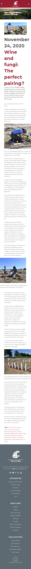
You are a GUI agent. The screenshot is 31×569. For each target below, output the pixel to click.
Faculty (6, 93)
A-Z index (15, 521)
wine (9, 439)
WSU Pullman (16, 540)
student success (19, 95)
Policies (15, 557)
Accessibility (15, 560)
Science (6, 95)
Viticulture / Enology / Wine (12, 97)
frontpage (12, 93)
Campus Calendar (15, 515)
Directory (15, 518)
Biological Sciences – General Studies (14, 89)
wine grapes (15, 439)
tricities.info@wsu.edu (20, 468)
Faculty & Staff (16, 493)
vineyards (7, 433)
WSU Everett (15, 552)
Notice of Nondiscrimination (15, 562)
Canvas (15, 509)
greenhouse (8, 431)
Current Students (15, 490)
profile (17, 93)
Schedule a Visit (15, 484)
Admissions (15, 487)
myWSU (15, 507)
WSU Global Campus (15, 549)
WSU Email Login (15, 512)
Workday (15, 530)
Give (15, 496)
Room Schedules (15, 527)
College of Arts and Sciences (17, 91)
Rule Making (15, 558)
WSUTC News (8, 99)
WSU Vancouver (15, 546)
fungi (17, 429)
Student (11, 95)
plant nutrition (17, 431)
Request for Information (15, 482)
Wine (21, 97)
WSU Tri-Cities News (15, 524)
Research (22, 93)
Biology (6, 91)
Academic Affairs (19, 87)
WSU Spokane (15, 543)
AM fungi (11, 427)
